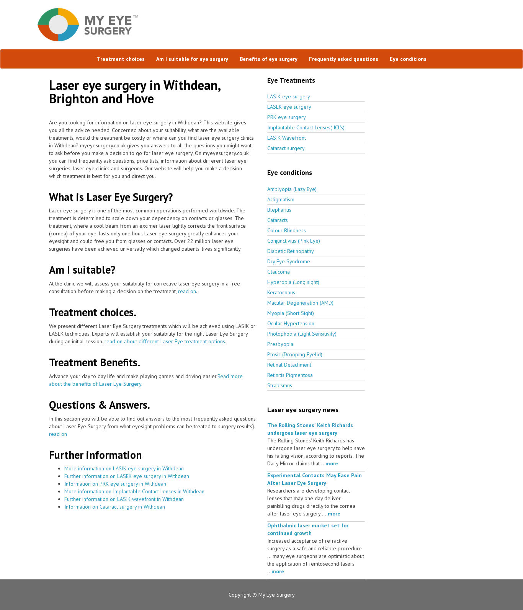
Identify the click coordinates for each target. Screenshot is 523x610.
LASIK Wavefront (286, 137)
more (331, 463)
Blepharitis (279, 209)
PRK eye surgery (286, 117)
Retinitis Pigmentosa (290, 375)
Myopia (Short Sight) (290, 313)
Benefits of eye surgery (268, 58)
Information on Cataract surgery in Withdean (114, 506)
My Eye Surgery (276, 594)
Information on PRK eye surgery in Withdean (115, 483)
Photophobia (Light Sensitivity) (302, 333)
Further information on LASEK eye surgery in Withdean (126, 476)
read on (187, 291)
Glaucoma (278, 271)
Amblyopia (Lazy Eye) (292, 189)
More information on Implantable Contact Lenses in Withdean (134, 491)
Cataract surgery (286, 148)
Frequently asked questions (343, 58)
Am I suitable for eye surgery (192, 58)
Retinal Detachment (289, 364)
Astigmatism (280, 199)
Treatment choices (121, 58)
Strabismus (279, 385)
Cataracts (277, 220)
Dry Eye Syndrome (288, 261)
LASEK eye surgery (289, 106)
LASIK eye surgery (288, 96)
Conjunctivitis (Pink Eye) (293, 240)
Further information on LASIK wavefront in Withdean (124, 499)
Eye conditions (408, 58)
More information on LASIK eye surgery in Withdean (124, 468)
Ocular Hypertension (290, 323)
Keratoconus (281, 292)
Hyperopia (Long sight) (293, 282)
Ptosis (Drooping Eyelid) (294, 354)
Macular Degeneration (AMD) (300, 302)
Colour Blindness (286, 230)
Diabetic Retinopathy (290, 251)
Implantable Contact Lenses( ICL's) (306, 127)
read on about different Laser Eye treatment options (165, 341)
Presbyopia (280, 344)
